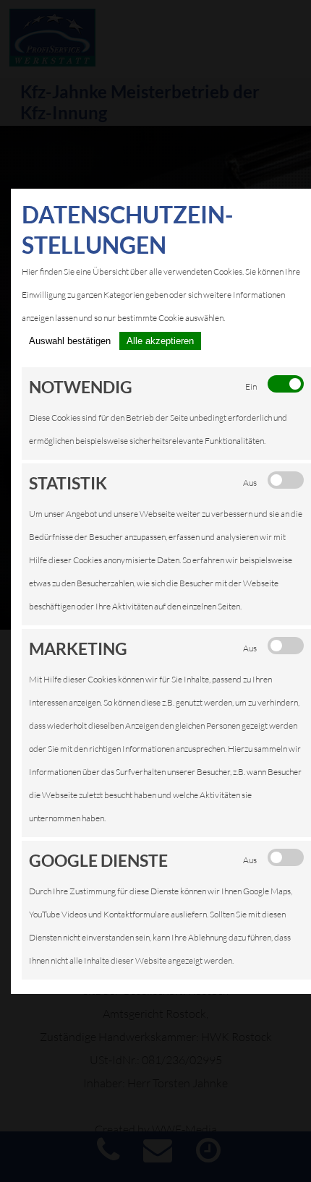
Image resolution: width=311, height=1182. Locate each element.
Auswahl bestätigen (70, 340)
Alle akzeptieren (160, 340)
